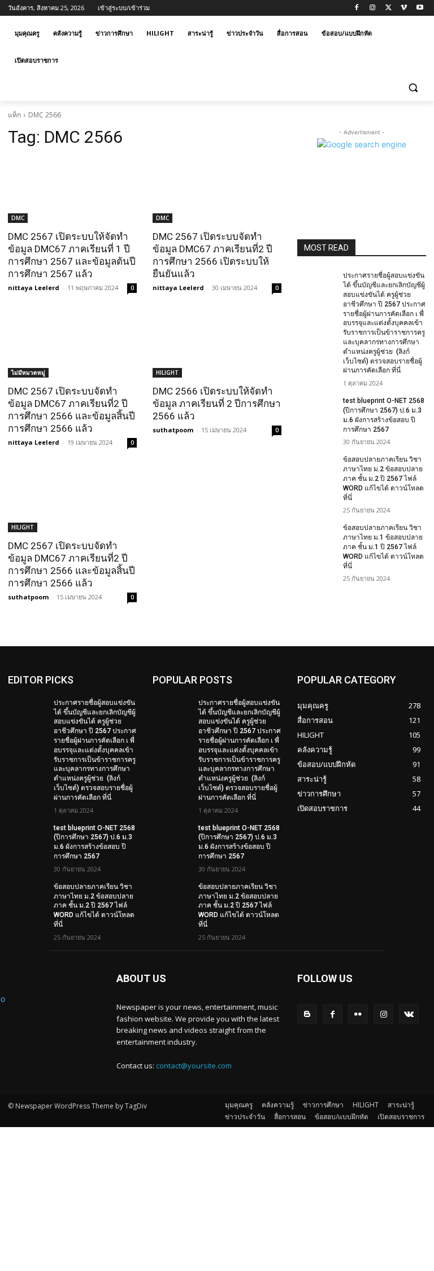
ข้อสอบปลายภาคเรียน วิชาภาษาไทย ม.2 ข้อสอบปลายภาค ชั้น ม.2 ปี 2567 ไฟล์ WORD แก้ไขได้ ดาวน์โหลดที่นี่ (383, 478)
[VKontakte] (409, 1014)
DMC (17, 218)
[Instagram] (372, 8)
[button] (413, 87)
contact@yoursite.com (194, 1065)
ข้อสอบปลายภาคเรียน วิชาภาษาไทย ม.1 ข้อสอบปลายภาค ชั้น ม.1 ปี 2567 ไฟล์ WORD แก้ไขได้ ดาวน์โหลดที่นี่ (383, 546)
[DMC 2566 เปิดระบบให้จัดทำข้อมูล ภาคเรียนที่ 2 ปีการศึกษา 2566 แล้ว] (217, 345)
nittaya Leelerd (33, 287)
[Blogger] (307, 1014)
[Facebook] (356, 8)
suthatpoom (173, 430)
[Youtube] (419, 8)
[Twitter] (388, 8)
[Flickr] (358, 1014)
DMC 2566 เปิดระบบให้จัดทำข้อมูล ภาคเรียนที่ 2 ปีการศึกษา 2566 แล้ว (217, 403)
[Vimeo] (403, 8)
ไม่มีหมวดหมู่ (28, 372)
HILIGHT (167, 372)
